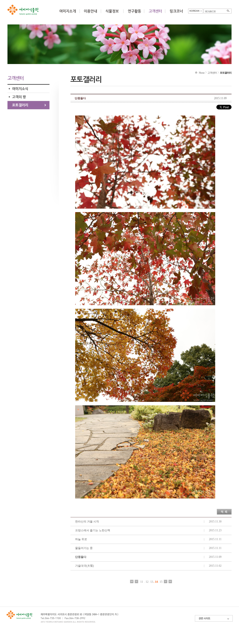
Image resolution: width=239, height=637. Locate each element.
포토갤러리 (28, 105)
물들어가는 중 (84, 548)
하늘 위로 (81, 539)
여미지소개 (67, 14)
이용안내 (90, 14)
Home (201, 72)
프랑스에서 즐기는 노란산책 (92, 530)
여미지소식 (28, 89)
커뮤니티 (155, 14)
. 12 (146, 581)
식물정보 (112, 14)
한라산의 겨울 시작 (87, 521)
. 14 (156, 581)
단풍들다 (80, 557)
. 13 (151, 581)
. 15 (160, 581)
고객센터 (212, 72)
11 (141, 581)
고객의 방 (28, 97)
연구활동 (134, 14)
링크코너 (176, 14)
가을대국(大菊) (84, 565)
